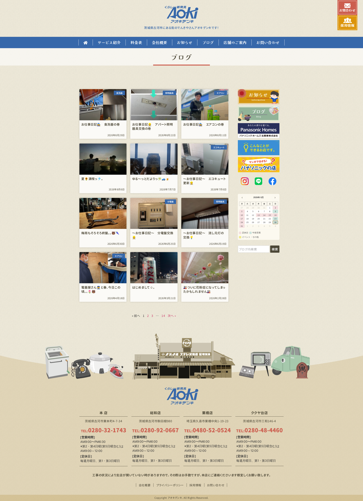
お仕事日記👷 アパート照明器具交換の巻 (152, 126)
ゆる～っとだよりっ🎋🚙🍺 (151, 178)
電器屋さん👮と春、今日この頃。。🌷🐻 (100, 289)
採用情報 (195, 485)
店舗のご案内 (235, 42)
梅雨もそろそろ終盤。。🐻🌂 (100, 233)
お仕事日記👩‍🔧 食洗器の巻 (100, 124)
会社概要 (159, 42)
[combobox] (253, 249)
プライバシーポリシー (170, 485)
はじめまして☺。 (143, 287)
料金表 (136, 42)
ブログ (208, 42)
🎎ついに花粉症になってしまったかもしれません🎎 (204, 289)
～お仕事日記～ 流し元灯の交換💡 (203, 235)
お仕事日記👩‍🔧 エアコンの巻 (203, 124)
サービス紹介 (109, 42)
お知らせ (184, 42)
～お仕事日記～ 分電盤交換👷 (152, 235)
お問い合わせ (267, 42)
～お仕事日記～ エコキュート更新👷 (204, 180)
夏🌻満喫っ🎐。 (92, 178)
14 (163, 315)
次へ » (172, 315)
